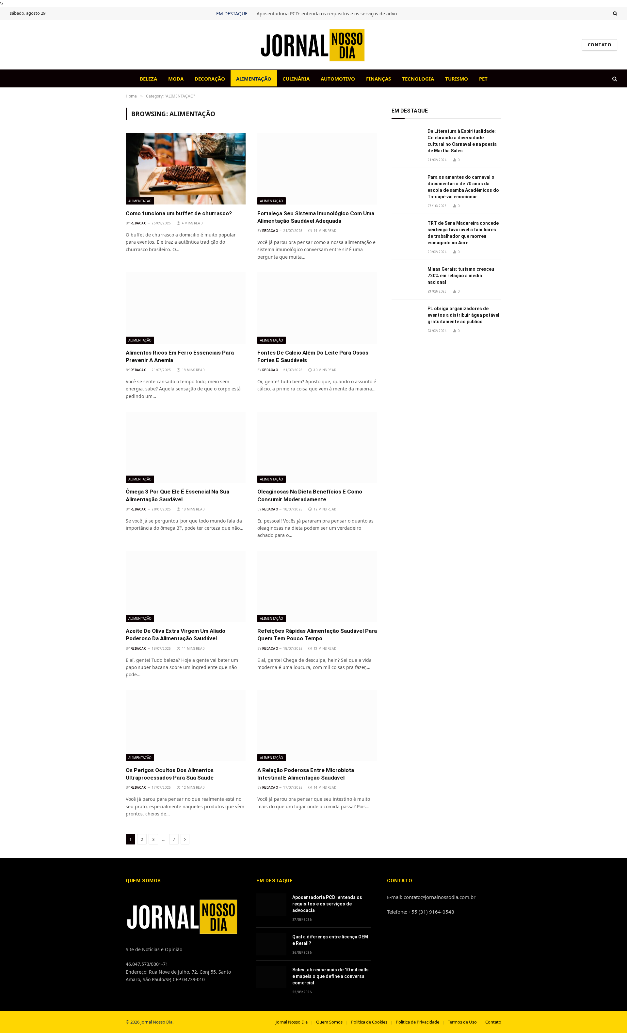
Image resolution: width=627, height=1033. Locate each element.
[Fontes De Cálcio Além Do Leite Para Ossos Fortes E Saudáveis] (317, 307)
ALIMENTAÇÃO (253, 78)
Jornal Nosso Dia (292, 1022)
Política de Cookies (369, 1022)
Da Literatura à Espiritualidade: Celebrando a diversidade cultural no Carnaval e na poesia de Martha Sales (462, 141)
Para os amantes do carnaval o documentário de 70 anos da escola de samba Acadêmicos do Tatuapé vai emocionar (463, 187)
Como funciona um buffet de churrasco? (179, 213)
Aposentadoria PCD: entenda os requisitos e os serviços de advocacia (330, 14)
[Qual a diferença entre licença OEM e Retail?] (271, 944)
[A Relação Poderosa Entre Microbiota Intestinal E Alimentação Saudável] (317, 725)
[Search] (614, 13)
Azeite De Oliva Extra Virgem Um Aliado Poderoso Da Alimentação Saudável (175, 635)
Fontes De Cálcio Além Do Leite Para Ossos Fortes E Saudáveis (312, 356)
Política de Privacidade (417, 1022)
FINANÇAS (378, 78)
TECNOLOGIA (418, 78)
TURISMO (456, 78)
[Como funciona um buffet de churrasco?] (186, 168)
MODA (176, 78)
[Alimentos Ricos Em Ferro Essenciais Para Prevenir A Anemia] (186, 307)
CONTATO (599, 45)
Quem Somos (329, 1022)
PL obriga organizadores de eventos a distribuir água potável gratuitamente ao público (463, 315)
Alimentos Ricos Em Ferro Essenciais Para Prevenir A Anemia (180, 356)
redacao (138, 223)
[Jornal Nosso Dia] (313, 44)
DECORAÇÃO (210, 78)
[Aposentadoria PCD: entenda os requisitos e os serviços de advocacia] (271, 904)
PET (483, 78)
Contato (493, 1022)
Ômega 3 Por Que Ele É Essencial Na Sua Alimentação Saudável (177, 495)
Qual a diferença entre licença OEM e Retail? (330, 940)
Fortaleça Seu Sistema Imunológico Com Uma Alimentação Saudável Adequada (315, 217)
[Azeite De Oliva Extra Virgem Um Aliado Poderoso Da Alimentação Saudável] (186, 586)
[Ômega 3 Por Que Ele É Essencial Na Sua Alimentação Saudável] (186, 447)
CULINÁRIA (296, 78)
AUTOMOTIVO (338, 78)
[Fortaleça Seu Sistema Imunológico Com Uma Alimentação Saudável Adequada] (317, 168)
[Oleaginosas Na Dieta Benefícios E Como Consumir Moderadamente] (317, 447)
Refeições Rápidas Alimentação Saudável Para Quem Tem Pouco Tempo (317, 635)
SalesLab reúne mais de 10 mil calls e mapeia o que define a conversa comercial (330, 976)
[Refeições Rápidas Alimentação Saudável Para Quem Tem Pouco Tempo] (317, 586)
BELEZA (148, 78)
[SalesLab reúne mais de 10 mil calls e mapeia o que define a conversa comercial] (271, 977)
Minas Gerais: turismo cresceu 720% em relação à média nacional (460, 275)
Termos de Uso (462, 1022)
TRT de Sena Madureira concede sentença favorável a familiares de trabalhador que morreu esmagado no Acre (463, 232)
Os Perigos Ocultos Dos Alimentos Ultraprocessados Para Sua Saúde (170, 774)
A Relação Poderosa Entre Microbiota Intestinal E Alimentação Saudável (305, 774)
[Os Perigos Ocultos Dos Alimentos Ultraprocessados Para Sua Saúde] (186, 725)
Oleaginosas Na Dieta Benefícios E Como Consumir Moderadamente (309, 495)
